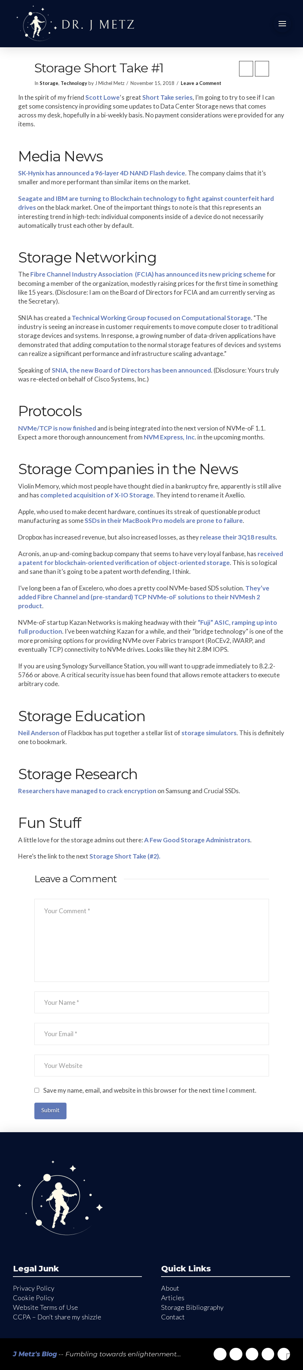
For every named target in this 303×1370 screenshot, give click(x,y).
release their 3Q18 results (238, 537)
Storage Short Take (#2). (124, 856)
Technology (74, 83)
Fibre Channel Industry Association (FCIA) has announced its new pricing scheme (148, 274)
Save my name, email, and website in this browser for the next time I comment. (149, 1090)
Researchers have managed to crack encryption (87, 791)
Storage (49, 83)
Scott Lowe (102, 97)
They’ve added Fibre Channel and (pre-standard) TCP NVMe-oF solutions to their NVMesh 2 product (143, 597)
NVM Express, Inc (169, 437)
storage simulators (208, 733)
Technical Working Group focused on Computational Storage (161, 318)
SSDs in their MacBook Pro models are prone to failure (164, 520)
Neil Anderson (38, 733)
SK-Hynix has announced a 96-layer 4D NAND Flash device (101, 173)
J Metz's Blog (35, 1354)
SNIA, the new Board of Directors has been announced (131, 370)
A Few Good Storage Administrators (197, 840)
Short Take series (167, 97)
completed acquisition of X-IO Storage (96, 495)
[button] (282, 23)
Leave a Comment (201, 83)
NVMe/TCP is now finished (57, 428)
